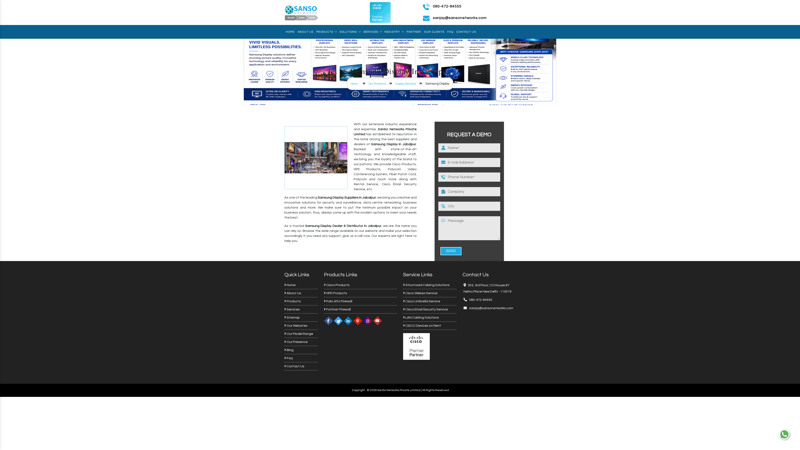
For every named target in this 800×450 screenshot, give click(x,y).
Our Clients (434, 31)
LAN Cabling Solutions (422, 317)
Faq (450, 31)
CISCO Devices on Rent (423, 325)
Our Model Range (299, 333)
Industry (392, 31)
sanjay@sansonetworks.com (491, 308)
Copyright (358, 390)
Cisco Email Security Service (426, 309)
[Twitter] (338, 320)
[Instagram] (367, 320)
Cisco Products (338, 285)
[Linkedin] (348, 320)
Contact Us (466, 31)
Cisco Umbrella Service (422, 301)
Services (370, 31)
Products (324, 31)
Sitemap (293, 317)
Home (290, 31)
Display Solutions (405, 83)
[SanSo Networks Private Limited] (301, 12)
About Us (305, 31)
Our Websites (297, 325)
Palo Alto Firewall (339, 301)
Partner (413, 31)
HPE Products (336, 293)
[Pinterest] (358, 320)
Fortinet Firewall (338, 309)
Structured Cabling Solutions (427, 285)
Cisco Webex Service (421, 293)
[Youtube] (377, 320)
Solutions (348, 31)
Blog (290, 350)
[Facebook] (328, 320)
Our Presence (377, 83)
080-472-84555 (447, 6)
